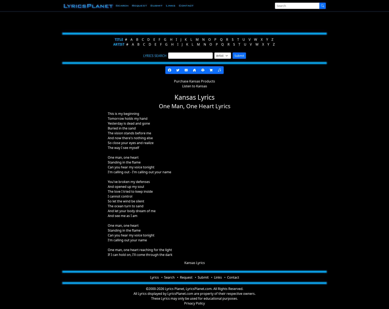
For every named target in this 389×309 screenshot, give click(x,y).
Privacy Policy (194, 303)
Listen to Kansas (194, 86)
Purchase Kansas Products (194, 81)
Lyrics (154, 277)
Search (121, 5)
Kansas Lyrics (194, 263)
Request (139, 5)
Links (170, 5)
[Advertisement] (174, 21)
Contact (186, 5)
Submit (156, 5)
